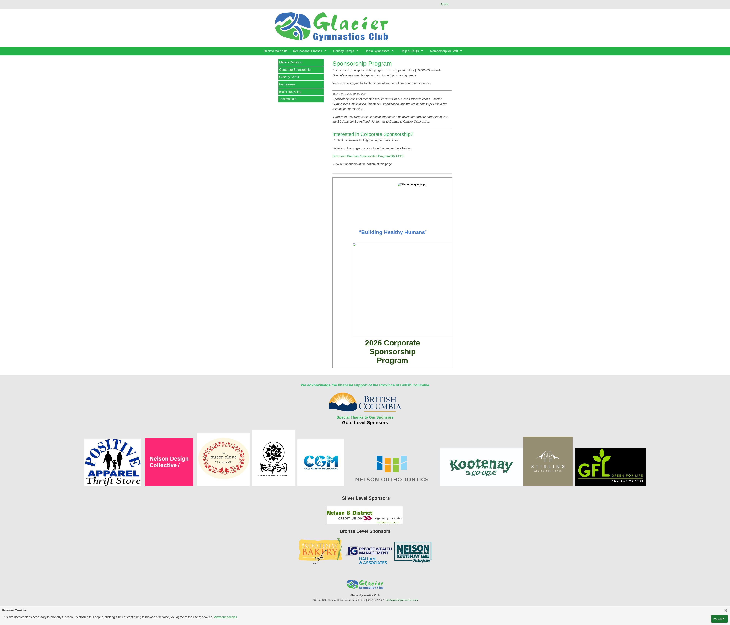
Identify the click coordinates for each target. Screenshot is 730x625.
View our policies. (226, 617)
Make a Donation (290, 62)
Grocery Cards (289, 77)
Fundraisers (287, 84)
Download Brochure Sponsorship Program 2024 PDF (368, 156)
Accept (719, 618)
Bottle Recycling (290, 91)
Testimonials (287, 99)
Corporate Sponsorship (295, 69)
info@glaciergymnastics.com (402, 600)
